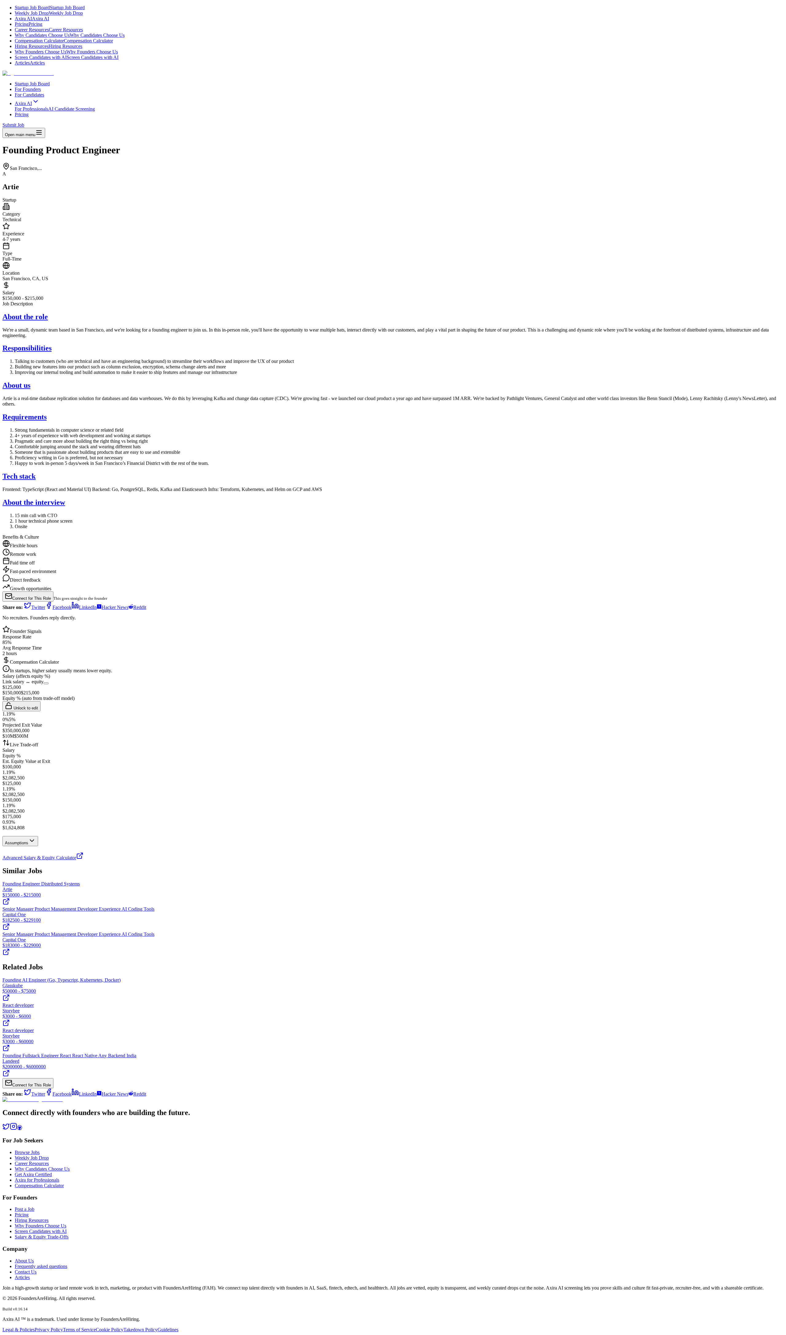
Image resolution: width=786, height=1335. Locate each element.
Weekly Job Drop (49, 13)
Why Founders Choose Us (66, 51)
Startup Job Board (50, 7)
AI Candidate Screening (71, 109)
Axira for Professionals (37, 1180)
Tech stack (19, 476)
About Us (24, 1260)
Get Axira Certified (33, 1174)
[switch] (46, 683)
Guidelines (168, 1329)
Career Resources (49, 29)
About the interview (33, 502)
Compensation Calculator (64, 40)
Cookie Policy (109, 1329)
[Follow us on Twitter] (6, 1128)
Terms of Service (79, 1329)
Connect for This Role (31, 598)
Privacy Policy (49, 1329)
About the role (25, 317)
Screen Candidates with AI (67, 57)
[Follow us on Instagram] (13, 1128)
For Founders (28, 89)
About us (16, 385)
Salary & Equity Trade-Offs (41, 1236)
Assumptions (16, 843)
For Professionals (31, 109)
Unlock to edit (25, 708)
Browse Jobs (27, 1152)
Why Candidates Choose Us (70, 35)
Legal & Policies (18, 1329)
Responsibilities (27, 348)
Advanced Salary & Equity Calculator (39, 857)
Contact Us (26, 1271)
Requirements (24, 417)
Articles (30, 62)
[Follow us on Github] (19, 1128)
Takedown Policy (140, 1329)
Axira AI (32, 18)
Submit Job (13, 125)
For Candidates (29, 94)
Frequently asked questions (41, 1266)
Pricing (28, 24)
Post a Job (24, 1209)
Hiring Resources (48, 46)
